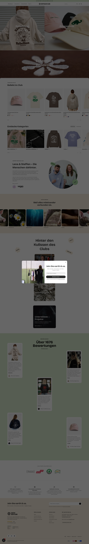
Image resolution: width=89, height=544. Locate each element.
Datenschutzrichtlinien (61, 279)
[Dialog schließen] (65, 262)
